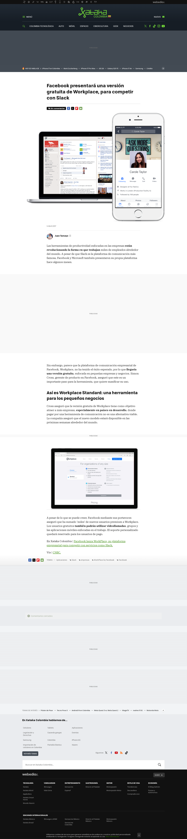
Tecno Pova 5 (62, 710)
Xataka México (29, 819)
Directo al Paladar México (93, 820)
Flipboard (76, 108)
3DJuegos (48, 787)
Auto (61, 26)
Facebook (149, 26)
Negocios (128, 26)
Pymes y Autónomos (152, 791)
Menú (29, 16)
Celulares (27, 727)
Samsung (139, 68)
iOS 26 (101, 68)
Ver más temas (30, 753)
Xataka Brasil (28, 822)
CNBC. (57, 552)
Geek (115, 26)
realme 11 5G (138, 710)
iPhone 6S (76, 740)
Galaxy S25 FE (112, 68)
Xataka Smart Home (28, 798)
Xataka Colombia (93, 13)
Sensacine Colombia (69, 823)
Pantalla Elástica (54, 744)
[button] (62, 235)
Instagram (158, 26)
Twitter (145, 26)
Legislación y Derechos (28, 733)
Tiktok (154, 26)
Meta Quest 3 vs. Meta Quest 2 (106, 710)
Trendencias (132, 787)
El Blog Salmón (154, 787)
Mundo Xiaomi (28, 803)
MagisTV (125, 710)
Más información (112, 836)
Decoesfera (132, 790)
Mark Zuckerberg (70, 68)
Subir (157, 775)
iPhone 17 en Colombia (51, 68)
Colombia (51, 740)
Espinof (68, 790)
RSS (121, 752)
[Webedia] (30, 774)
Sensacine (69, 787)
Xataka (26, 787)
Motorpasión (111, 787)
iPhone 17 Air (127, 68)
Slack (74, 560)
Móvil (72, 26)
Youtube (163, 26)
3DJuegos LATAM (50, 819)
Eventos (75, 732)
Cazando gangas (54, 732)
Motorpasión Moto (113, 790)
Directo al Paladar (93, 787)
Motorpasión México (111, 820)
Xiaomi (74, 744)
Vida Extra (48, 790)
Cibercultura (100, 26)
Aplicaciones (61, 560)
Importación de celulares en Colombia (32, 746)
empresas (85, 560)
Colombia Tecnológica (41, 26)
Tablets (50, 727)
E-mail (80, 108)
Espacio (84, 26)
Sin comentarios (57, 108)
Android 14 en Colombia (81, 710)
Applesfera (27, 794)
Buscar (159, 764)
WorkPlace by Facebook (104, 560)
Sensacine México (72, 819)
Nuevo (157, 16)
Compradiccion (133, 794)
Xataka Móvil (28, 790)
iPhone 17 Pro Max (88, 68)
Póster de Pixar (47, 710)
